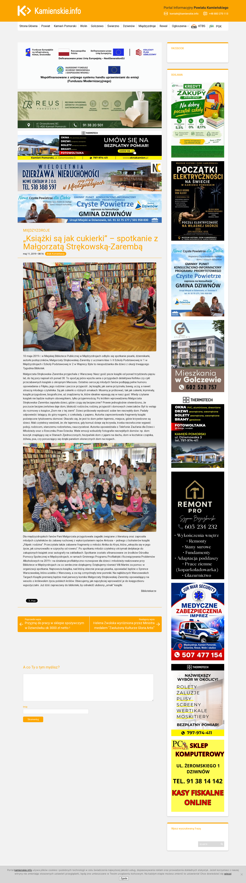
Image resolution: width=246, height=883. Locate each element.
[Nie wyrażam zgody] (241, 874)
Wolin (83, 26)
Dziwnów (129, 26)
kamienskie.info (23, 870)
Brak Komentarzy (55, 253)
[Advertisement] (90, 650)
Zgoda (124, 878)
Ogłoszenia (179, 26)
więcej (227, 873)
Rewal (163, 26)
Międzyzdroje (147, 26)
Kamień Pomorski (65, 26)
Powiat (45, 26)
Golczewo (97, 26)
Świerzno (113, 26)
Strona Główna (28, 26)
